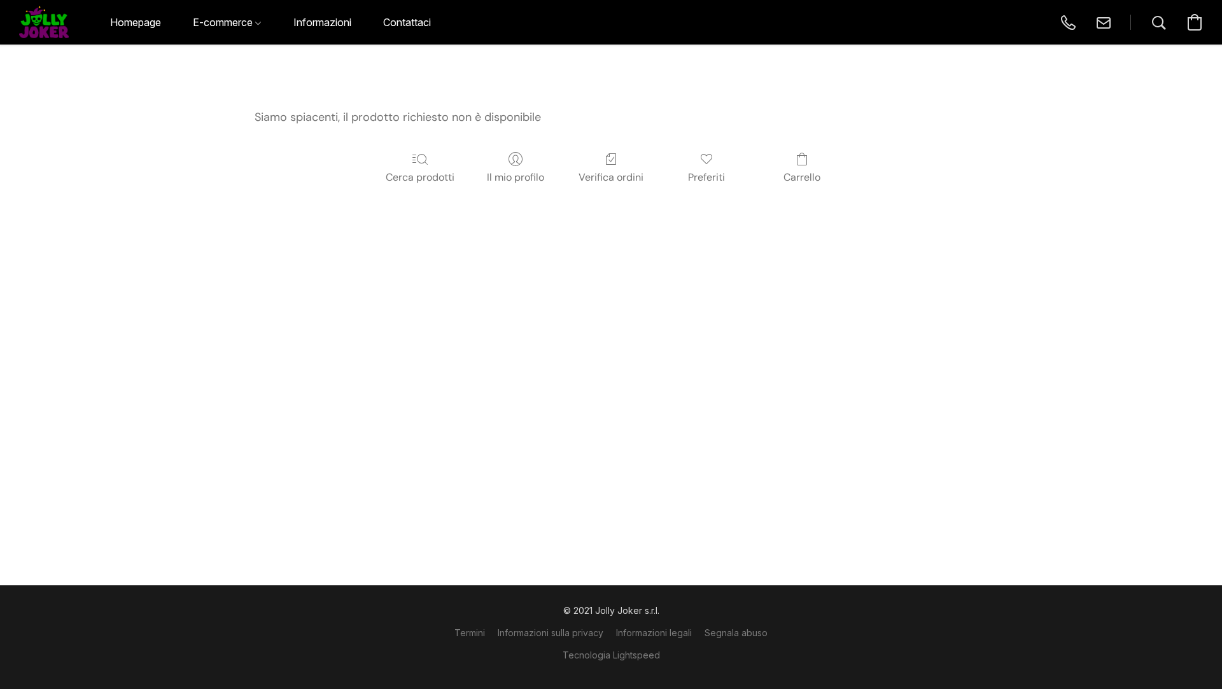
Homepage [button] (135, 22)
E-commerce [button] (224, 22)
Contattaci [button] (407, 22)
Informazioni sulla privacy (550, 632)
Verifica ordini (611, 177)
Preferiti (706, 177)
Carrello (801, 177)
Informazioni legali (654, 632)
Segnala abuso (736, 632)
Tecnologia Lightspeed (611, 655)
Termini (469, 632)
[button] (44, 22)
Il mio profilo (515, 177)
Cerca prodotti (420, 177)
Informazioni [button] (322, 22)
